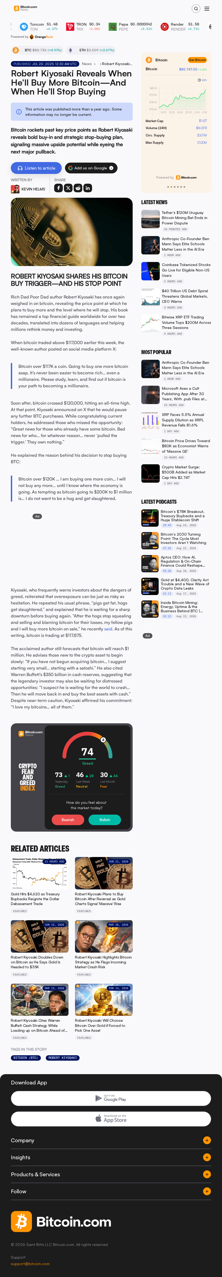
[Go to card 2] (171, 187)
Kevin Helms (33, 189)
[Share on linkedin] (87, 188)
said (108, 628)
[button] (111, 168)
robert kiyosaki (62, 1058)
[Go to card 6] (184, 187)
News (87, 63)
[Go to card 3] (174, 187)
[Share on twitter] (68, 188)
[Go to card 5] (181, 187)
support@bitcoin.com (30, 1263)
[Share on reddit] (78, 188)
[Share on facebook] (58, 188)
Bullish (105, 820)
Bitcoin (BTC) (26, 1058)
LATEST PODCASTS (159, 502)
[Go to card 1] (168, 187)
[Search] (196, 8)
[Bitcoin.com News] (25, 9)
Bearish (68, 820)
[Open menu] (207, 8)
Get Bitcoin (197, 60)
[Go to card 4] (178, 187)
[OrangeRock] (41, 36)
